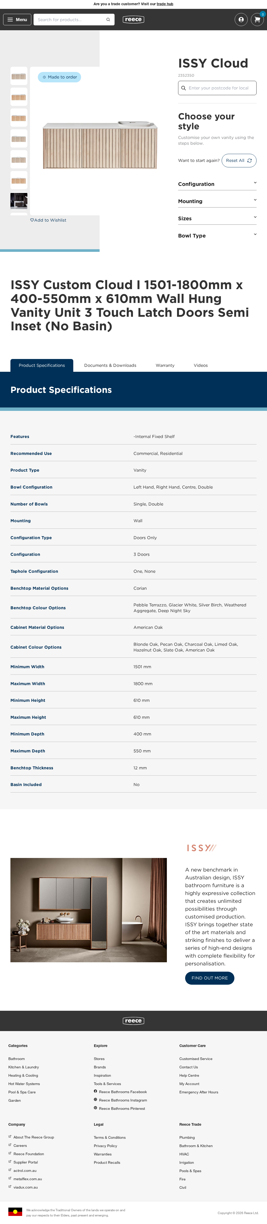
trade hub (165, 4)
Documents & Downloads (110, 365)
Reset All (235, 160)
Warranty (165, 365)
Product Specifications (42, 365)
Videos (201, 365)
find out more (210, 978)
